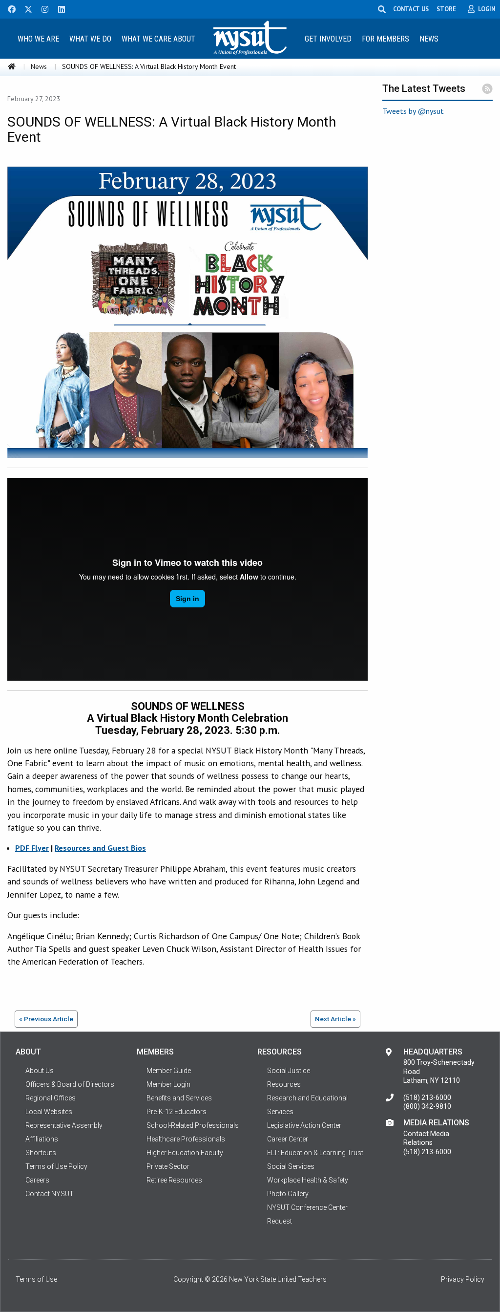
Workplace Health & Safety (307, 1180)
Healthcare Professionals (185, 1139)
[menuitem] (38, 38)
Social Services (290, 1166)
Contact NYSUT (49, 1194)
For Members (385, 38)
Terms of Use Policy (56, 1166)
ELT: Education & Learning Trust (315, 1153)
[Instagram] (42, 8)
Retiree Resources (174, 1180)
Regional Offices (50, 1098)
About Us (39, 1071)
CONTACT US (411, 9)
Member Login (168, 1084)
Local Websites (48, 1112)
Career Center (287, 1139)
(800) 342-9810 (427, 1106)
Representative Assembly (64, 1125)
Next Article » (335, 1019)
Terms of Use (36, 1279)
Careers (37, 1180)
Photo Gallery (288, 1194)
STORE (446, 9)
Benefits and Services (179, 1098)
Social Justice (288, 1071)
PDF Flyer (32, 848)
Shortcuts (40, 1153)
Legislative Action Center (304, 1125)
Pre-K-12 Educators (176, 1112)
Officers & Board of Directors (69, 1084)
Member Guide (168, 1071)
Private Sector (167, 1166)
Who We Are (38, 38)
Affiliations (41, 1139)
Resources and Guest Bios (100, 848)
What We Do (90, 38)
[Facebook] (8, 8)
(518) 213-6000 (427, 1097)
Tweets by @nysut (413, 111)
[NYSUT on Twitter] (25, 8)
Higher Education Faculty (184, 1153)
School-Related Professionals (192, 1125)
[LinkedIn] (58, 8)
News (428, 38)
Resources (284, 1084)
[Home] (12, 66)
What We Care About (158, 38)
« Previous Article (46, 1019)
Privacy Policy (462, 1279)
